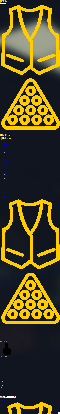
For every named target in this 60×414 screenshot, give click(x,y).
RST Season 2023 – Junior (7, 152)
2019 (4, 157)
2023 (4, 169)
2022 (4, 153)
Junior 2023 (6, 171)
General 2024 (6, 166)
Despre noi (2, 195)
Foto (4, 193)
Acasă (1, 140)
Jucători (2, 186)
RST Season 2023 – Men (7, 151)
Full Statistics (2, 392)
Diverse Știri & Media (4, 191)
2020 (4, 156)
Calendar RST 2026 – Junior (5, 142)
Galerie (3, 192)
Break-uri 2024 (6, 168)
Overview (2, 391)
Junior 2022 (6, 175)
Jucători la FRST (4, 187)
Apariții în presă (4, 190)
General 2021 (6, 178)
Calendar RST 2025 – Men (7, 146)
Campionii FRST (4, 188)
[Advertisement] (30, 336)
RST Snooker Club (4, 196)
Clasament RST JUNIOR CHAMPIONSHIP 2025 (9, 164)
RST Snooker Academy (4, 197)
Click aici (2, 132)
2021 (4, 155)
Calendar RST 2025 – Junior (8, 147)
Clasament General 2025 (7, 162)
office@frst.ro (2, 272)
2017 (4, 183)
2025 (4, 161)
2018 (4, 182)
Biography (2, 393)
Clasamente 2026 (4, 143)
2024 (4, 148)
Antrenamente (2, 184)
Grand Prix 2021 (6, 179)
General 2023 (6, 170)
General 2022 (6, 174)
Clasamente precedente (5, 160)
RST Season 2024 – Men (7, 149)
